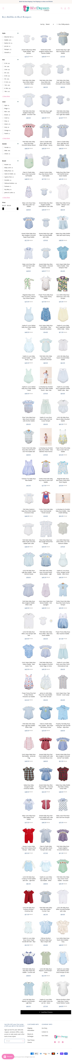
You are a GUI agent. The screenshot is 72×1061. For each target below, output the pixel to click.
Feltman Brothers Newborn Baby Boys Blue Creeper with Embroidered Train (46, 940)
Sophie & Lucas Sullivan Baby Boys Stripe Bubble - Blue (29, 327)
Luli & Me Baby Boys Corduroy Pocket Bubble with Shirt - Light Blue (29, 878)
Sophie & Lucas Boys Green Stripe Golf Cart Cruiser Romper (46, 419)
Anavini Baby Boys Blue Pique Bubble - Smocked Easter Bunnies (46, 265)
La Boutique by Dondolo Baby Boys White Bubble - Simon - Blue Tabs (46, 388)
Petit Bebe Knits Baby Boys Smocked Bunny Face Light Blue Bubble (62, 112)
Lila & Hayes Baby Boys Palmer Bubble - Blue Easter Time (29, 664)
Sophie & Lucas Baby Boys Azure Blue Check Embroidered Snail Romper (63, 665)
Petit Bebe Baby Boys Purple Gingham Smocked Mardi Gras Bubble (63, 848)
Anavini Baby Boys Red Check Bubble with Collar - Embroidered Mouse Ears (46, 818)
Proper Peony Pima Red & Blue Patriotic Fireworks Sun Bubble (29, 694)
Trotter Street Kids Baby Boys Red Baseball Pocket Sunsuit (46, 511)
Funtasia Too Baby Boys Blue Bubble (29, 479)
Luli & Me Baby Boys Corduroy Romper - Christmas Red (29, 909)
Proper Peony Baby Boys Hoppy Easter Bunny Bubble (46, 296)
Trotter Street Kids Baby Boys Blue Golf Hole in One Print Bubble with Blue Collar (29, 450)
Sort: (42, 24)
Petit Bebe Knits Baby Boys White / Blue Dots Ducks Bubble (46, 633)
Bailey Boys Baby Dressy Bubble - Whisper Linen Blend (63, 204)
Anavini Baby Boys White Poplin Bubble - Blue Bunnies (29, 51)
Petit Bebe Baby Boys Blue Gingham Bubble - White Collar (28, 603)
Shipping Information (30, 1029)
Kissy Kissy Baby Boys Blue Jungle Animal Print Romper (46, 541)
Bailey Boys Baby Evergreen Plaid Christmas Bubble (29, 786)
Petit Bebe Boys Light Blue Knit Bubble (46, 112)
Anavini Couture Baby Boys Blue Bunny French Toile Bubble (46, 174)
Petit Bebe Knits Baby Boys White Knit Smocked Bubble (46, 82)
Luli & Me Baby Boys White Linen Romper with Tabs (29, 633)
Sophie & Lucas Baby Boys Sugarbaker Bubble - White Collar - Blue (63, 388)
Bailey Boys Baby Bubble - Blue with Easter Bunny (63, 234)
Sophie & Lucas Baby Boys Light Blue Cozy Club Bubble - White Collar (46, 879)
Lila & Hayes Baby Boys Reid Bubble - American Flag (29, 756)
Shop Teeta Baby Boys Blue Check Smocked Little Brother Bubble (28, 419)
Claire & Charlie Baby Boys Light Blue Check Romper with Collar (45, 848)
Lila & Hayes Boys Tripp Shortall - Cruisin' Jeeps (63, 694)
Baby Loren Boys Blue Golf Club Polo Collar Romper (28, 265)
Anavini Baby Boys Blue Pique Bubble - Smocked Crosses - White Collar (46, 786)
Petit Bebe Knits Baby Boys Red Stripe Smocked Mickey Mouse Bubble (29, 144)
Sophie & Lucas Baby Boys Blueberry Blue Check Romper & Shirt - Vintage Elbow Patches (63, 971)
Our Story (44, 1028)
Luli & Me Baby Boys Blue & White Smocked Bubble (62, 419)
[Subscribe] (23, 1041)
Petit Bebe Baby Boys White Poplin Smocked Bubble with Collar (28, 541)
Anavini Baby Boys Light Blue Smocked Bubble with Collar (46, 235)
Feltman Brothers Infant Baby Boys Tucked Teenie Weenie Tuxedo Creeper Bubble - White (63, 1002)
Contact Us (45, 1032)
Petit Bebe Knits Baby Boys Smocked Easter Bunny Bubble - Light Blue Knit (46, 573)
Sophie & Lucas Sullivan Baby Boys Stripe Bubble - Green (29, 388)
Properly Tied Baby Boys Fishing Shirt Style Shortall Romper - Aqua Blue (63, 725)
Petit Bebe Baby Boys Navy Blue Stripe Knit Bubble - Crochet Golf (28, 970)
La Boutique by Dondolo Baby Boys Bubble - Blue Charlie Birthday (63, 511)
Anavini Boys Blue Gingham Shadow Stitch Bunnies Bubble (46, 51)
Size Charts (45, 1035)
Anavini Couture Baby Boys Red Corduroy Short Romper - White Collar (29, 848)
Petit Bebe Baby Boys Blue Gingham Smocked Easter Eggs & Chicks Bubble (46, 665)
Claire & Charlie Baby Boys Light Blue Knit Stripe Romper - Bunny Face (45, 144)
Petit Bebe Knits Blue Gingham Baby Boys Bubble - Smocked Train (29, 112)
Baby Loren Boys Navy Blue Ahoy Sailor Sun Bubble (28, 204)
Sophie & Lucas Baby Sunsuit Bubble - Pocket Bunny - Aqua (28, 357)
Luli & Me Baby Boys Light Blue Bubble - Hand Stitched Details (29, 572)
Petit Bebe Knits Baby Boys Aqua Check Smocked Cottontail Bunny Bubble (46, 358)
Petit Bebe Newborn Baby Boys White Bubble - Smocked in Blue (29, 511)
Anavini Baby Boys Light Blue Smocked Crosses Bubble (63, 51)
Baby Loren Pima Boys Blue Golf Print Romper (63, 816)
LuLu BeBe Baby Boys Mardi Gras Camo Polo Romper (62, 296)
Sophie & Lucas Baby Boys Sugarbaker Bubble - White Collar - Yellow (63, 327)
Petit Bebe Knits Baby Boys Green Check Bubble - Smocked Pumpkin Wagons (63, 879)
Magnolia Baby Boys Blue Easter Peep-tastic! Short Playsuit (63, 480)
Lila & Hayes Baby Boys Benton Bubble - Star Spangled (46, 603)
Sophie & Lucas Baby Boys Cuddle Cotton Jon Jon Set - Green (46, 1001)
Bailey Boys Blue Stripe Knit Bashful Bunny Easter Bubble (63, 174)
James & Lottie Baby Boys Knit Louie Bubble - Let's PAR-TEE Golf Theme (46, 695)
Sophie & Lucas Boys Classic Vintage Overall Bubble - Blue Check (63, 572)
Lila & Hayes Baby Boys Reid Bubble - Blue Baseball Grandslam (46, 327)
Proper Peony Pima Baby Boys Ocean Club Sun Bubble (63, 449)
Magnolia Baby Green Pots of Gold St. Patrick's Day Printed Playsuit (29, 296)
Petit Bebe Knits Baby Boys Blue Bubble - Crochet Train (46, 909)
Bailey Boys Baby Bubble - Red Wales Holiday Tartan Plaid (63, 786)
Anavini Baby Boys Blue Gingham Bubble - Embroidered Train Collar (46, 204)
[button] (3, 8)
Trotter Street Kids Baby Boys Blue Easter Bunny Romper (63, 603)
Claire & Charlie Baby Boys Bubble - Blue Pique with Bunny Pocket (46, 725)
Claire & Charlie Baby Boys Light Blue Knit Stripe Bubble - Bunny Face (63, 144)
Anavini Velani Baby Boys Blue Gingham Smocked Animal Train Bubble (63, 756)
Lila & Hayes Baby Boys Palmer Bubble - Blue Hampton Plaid (63, 265)
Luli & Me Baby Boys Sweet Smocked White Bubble (63, 357)
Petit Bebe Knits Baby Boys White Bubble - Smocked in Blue (29, 82)
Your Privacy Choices (30, 1041)
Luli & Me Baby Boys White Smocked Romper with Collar (63, 909)
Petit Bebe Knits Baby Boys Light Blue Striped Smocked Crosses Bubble (63, 82)
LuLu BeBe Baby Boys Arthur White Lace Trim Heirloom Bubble (63, 541)
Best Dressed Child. (19, 1057)
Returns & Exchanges (30, 1035)
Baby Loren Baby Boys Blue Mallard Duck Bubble (28, 817)
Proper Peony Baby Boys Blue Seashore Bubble (63, 632)
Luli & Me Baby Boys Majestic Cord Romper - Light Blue (29, 1001)
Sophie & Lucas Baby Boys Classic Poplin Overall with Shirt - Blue (28, 940)
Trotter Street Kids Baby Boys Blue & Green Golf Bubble (46, 480)
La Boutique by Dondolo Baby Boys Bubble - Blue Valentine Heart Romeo (46, 449)
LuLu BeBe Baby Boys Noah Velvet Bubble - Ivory (63, 940)
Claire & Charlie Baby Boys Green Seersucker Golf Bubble (28, 174)
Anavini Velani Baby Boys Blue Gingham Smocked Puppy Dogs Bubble (29, 235)
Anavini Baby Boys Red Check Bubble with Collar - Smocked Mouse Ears (46, 756)
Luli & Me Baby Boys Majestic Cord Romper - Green (46, 970)
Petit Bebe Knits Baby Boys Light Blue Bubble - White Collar (29, 725)
